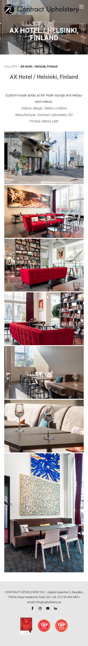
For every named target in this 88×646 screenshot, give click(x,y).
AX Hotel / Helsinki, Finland (38, 66)
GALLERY (10, 66)
